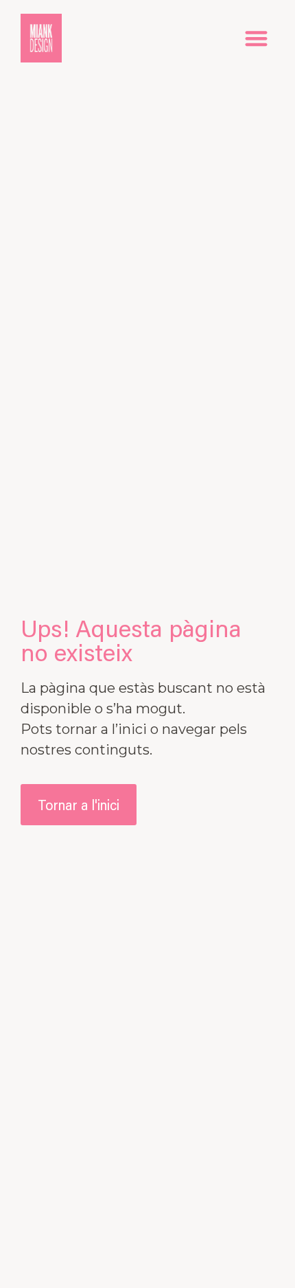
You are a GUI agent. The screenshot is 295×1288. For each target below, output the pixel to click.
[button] (257, 38)
